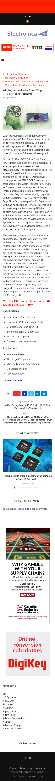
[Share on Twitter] (31, 393)
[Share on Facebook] (24, 393)
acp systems (9, 711)
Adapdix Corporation (13, 718)
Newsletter (40, 768)
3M (4, 693)
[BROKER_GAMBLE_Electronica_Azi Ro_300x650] (28, 530)
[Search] (52, 59)
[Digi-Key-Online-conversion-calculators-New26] (28, 634)
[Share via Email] (44, 393)
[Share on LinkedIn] (37, 393)
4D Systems (9, 697)
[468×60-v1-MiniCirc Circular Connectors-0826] (27, 45)
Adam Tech (9, 714)
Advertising (26, 768)
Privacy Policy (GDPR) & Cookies (27, 771)
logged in (22, 508)
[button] (5, 463)
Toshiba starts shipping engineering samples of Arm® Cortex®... (27, 477)
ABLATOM (8, 700)
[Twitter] (25, 16)
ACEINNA (8, 707)
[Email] (30, 16)
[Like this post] (18, 393)
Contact (13, 768)
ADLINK (7, 721)
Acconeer (8, 704)
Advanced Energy (12, 725)
